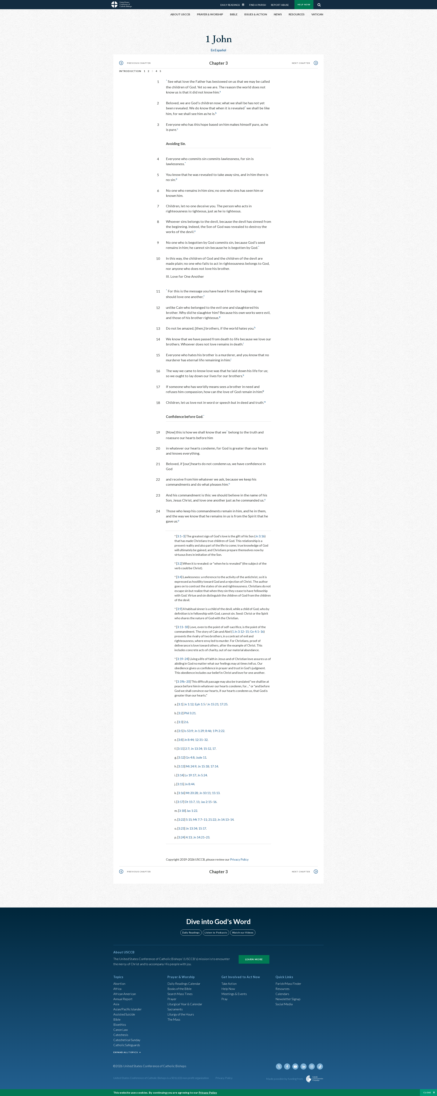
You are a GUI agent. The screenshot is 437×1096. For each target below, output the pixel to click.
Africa (117, 989)
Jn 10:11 (204, 793)
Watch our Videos (242, 932)
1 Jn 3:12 (238, 631)
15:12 (207, 748)
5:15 (189, 819)
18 (186, 627)
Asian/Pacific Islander (127, 1009)
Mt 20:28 (192, 793)
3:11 (180, 627)
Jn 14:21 (198, 837)
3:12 (181, 757)
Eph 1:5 (200, 704)
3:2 (179, 563)
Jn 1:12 (188, 704)
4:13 (189, 837)
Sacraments (175, 1009)
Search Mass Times (180, 994)
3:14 (180, 775)
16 (262, 631)
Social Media (284, 1004)
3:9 (179, 609)
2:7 (187, 748)
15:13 (216, 793)
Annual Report (122, 999)
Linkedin (303, 1066)
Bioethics (119, 1024)
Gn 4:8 (190, 757)
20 (188, 681)
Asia (116, 1004)
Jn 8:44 (189, 740)
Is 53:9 (188, 731)
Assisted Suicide (124, 1014)
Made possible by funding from (285, 1078)
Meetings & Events (234, 994)
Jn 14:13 (223, 819)
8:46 (208, 731)
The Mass (173, 1019)
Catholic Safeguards (126, 1045)
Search (319, 3)
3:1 (179, 536)
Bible (117, 1019)
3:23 (181, 828)
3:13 (181, 766)
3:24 (181, 837)
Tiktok (320, 1066)
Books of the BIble (179, 989)
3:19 (180, 659)
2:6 (186, 722)
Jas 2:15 (206, 802)
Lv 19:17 (190, 775)
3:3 (180, 722)
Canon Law (120, 1030)
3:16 (181, 793)
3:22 (181, 819)
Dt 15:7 (190, 802)
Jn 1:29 (199, 731)
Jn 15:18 (203, 766)
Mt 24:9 (191, 766)
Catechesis (120, 1035)
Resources (283, 989)
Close (427, 1092)
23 (207, 837)
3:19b (181, 681)
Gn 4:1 (254, 631)
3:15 (180, 784)
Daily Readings (230, 4)
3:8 (180, 740)
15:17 (202, 828)
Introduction (130, 71)
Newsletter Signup (288, 999)
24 (186, 659)
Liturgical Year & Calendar (184, 1004)
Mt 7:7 (197, 819)
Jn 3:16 (260, 536)
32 (206, 740)
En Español (218, 50)
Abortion (119, 983)
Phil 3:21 (189, 713)
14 (232, 819)
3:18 (182, 810)
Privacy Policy (239, 859)
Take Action (229, 983)
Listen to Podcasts (216, 932)
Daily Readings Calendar (244, 4)
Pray (224, 999)
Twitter (279, 1066)
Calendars (282, 994)
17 (214, 748)
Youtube (295, 1066)
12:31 (199, 740)
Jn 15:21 (212, 704)
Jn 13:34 (196, 748)
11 (197, 802)
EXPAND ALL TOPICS (125, 1052)
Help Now (304, 4)
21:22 (212, 819)
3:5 (180, 731)
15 (247, 631)
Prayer (172, 999)
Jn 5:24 (202, 775)
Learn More (254, 959)
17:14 (214, 766)
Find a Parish (257, 4)
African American (124, 994)
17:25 (223, 704)
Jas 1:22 (191, 810)
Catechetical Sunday (126, 1040)
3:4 (179, 577)
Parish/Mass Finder (288, 983)
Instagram (312, 1066)
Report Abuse (280, 4)
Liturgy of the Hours (180, 1014)
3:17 (180, 802)
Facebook (287, 1066)
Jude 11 (201, 757)
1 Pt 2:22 (218, 731)
